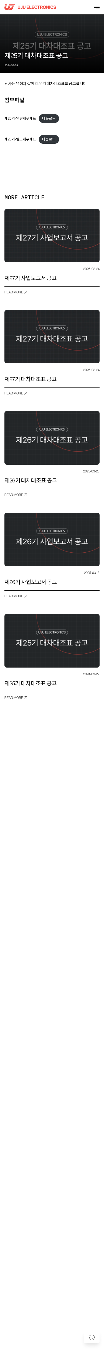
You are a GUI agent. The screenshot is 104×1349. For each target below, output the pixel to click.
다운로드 (48, 118)
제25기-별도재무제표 (20, 139)
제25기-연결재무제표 (20, 118)
